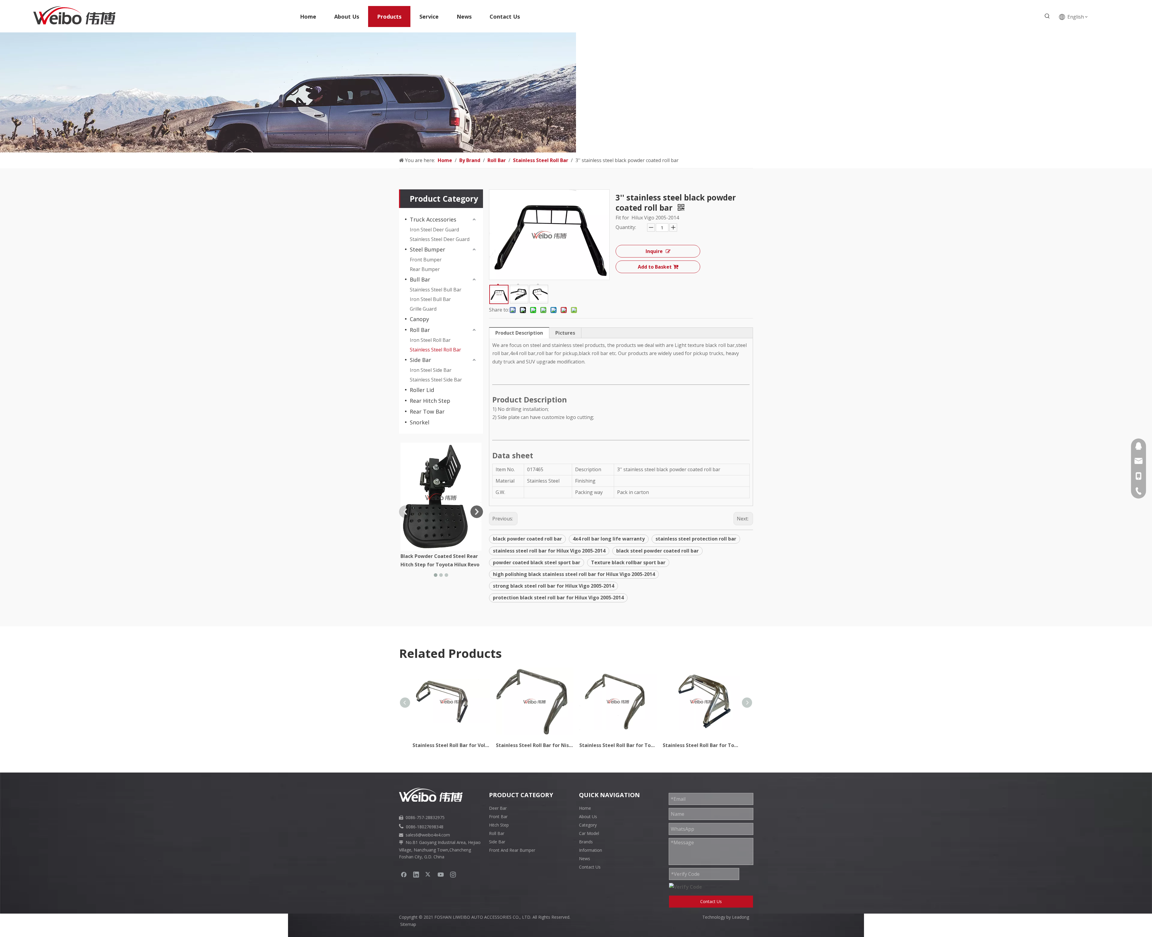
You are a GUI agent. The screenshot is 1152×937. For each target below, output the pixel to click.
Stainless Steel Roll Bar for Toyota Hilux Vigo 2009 (618, 745)
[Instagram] (453, 874)
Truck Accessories (433, 219)
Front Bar (498, 816)
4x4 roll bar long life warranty (609, 538)
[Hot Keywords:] (1047, 16)
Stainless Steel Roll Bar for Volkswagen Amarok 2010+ (451, 745)
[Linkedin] (416, 874)
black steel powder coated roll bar (657, 550)
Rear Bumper (425, 269)
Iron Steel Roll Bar (430, 340)
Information (590, 850)
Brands (586, 842)
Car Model (589, 833)
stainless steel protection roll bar (696, 538)
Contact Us (590, 867)
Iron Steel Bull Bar (430, 299)
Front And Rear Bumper (512, 850)
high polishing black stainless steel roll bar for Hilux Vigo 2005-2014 (574, 574)
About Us (588, 816)
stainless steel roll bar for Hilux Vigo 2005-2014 (549, 550)
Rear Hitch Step (430, 400)
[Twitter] (428, 874)
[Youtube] (441, 874)
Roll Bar (420, 329)
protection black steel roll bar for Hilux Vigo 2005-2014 (558, 597)
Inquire (654, 251)
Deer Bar (498, 808)
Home (585, 808)
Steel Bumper (427, 249)
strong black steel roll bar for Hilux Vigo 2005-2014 (553, 586)
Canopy (419, 319)
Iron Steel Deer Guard (434, 229)
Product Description (519, 333)
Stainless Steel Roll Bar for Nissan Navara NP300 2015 (534, 745)
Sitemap (408, 924)
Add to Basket (655, 267)
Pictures (565, 333)
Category (588, 825)
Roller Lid (422, 389)
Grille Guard (423, 309)
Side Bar (420, 359)
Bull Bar (420, 279)
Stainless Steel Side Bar (436, 379)
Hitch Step (499, 825)
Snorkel (419, 422)
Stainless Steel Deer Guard (440, 239)
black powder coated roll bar (527, 538)
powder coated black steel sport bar (536, 562)
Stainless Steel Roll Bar (435, 349)
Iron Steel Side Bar (431, 370)
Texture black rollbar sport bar (628, 562)
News (584, 858)
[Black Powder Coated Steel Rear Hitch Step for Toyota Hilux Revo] (441, 497)
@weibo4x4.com (434, 835)
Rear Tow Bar (427, 411)
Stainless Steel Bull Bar (435, 289)
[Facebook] (404, 874)
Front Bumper (426, 259)
